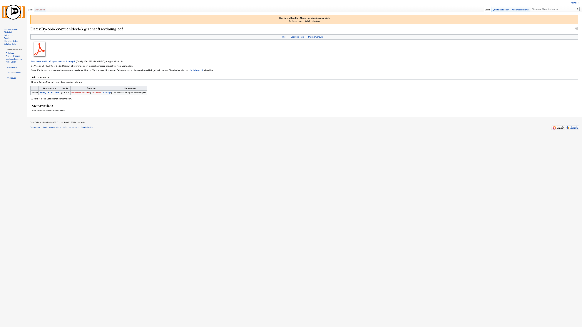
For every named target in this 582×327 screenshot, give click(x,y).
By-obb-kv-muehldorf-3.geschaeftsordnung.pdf (52, 61)
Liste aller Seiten (11, 41)
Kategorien (8, 35)
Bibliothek (8, 32)
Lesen (487, 10)
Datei (283, 37)
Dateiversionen (297, 37)
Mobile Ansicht (87, 127)
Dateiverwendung (315, 37)
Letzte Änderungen (14, 59)
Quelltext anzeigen (501, 10)
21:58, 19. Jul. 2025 (49, 92)
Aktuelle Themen (13, 56)
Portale (7, 38)
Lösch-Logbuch (196, 70)
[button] (14, 49)
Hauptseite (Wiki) (11, 29)
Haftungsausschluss (71, 127)
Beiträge (107, 92)
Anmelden (575, 3)
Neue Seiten (11, 62)
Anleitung (10, 53)
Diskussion (96, 92)
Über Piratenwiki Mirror (51, 127)
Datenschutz (35, 127)
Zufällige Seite (10, 44)
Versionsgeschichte (520, 10)
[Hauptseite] (13, 12)
